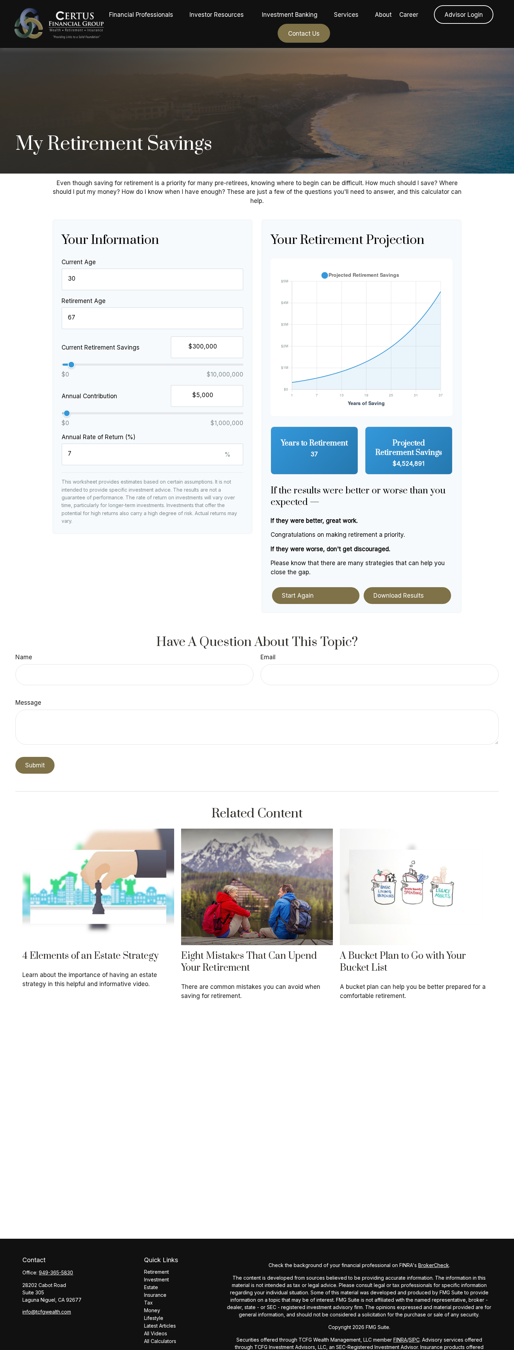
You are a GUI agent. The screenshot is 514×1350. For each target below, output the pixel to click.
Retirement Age (84, 300)
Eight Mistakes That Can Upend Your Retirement (249, 962)
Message (28, 702)
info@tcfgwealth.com (46, 1312)
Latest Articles (160, 1326)
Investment (156, 1279)
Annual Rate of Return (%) (98, 437)
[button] (141, 14)
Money (152, 1310)
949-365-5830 (56, 1272)
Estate (151, 1287)
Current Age (79, 262)
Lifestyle (153, 1318)
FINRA (400, 1340)
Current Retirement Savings (101, 347)
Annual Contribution (89, 396)
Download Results (398, 595)
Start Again (298, 595)
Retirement (156, 1272)
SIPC (414, 1340)
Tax (148, 1303)
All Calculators (160, 1341)
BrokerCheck (433, 1265)
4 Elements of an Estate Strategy (90, 956)
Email (268, 657)
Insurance (155, 1295)
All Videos (155, 1333)
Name (23, 657)
